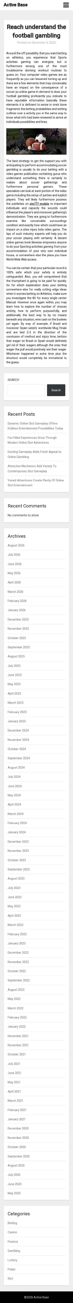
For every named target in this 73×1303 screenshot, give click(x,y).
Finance (13, 1241)
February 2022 (17, 1017)
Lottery (12, 1260)
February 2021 (17, 1110)
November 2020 (18, 1138)
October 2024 (17, 749)
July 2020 (14, 1175)
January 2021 (17, 1119)
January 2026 (17, 610)
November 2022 (18, 962)
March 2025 (15, 703)
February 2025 (17, 712)
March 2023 (15, 925)
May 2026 (14, 573)
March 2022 (15, 1008)
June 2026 (14, 564)
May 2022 (14, 999)
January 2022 (17, 1026)
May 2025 (14, 684)
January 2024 (17, 832)
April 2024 (14, 804)
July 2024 (14, 777)
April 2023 (14, 915)
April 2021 (14, 1091)
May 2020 (14, 1193)
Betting (12, 1223)
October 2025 (17, 638)
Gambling (14, 1251)
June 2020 (14, 1184)
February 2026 (17, 601)
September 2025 (19, 647)
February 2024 (17, 823)
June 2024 (14, 786)
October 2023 (17, 860)
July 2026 (14, 554)
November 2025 (18, 628)
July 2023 (14, 888)
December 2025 (18, 619)
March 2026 (15, 592)
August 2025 (16, 656)
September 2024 (19, 758)
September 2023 (19, 869)
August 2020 (16, 1165)
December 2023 (18, 841)
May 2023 (14, 906)
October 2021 (17, 1054)
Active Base (16, 4)
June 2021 (14, 1073)
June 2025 (14, 675)
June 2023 (14, 897)
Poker (11, 1269)
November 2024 (18, 740)
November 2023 (18, 851)
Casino (12, 1232)
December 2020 (18, 1128)
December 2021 (18, 1036)
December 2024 (18, 730)
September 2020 (19, 1156)
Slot (10, 1278)
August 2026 (16, 545)
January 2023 (17, 943)
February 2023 (17, 934)
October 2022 (17, 971)
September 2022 (19, 980)
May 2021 (14, 1082)
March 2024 (15, 814)
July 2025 (14, 666)
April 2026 (14, 582)
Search (13, 380)
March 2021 (15, 1100)
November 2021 (18, 1045)
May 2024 (14, 795)
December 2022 (18, 952)
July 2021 (14, 1064)
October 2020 (17, 1147)
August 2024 (16, 767)
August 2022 (16, 990)
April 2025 (14, 693)
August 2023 (16, 878)
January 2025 (17, 721)
